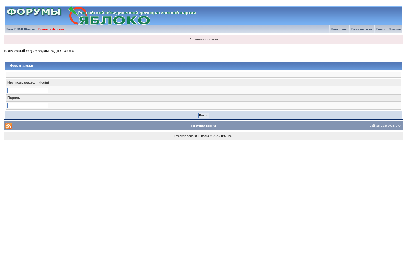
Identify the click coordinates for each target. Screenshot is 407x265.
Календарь (339, 28)
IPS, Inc (226, 135)
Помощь (395, 28)
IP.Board (203, 135)
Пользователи (362, 28)
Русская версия (185, 135)
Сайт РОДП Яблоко (20, 28)
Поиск (380, 28)
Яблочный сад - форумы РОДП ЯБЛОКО (41, 51)
